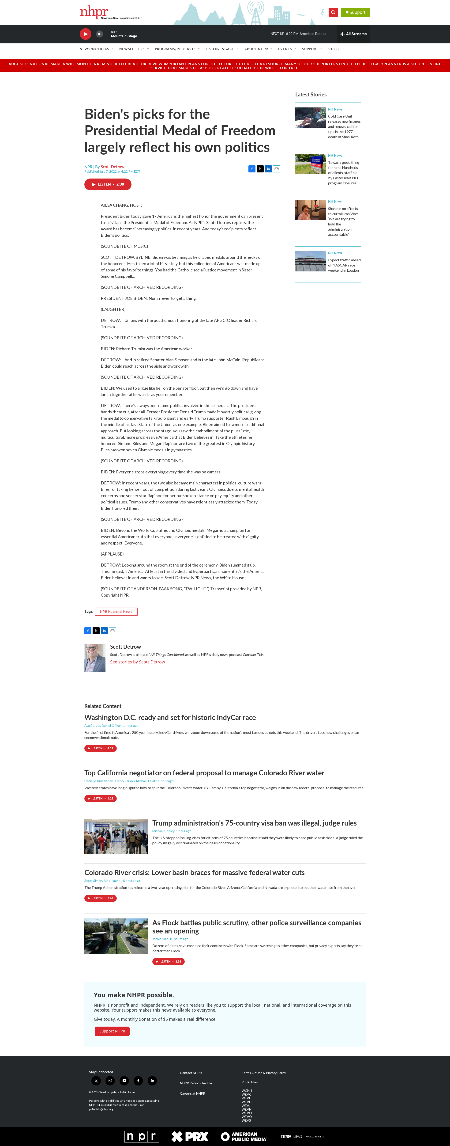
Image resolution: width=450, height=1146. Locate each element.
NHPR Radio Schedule (196, 1083)
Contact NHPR (191, 1073)
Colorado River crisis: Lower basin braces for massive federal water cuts (194, 872)
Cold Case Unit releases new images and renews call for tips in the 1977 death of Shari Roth (344, 126)
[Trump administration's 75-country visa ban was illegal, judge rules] (116, 836)
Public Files (250, 1082)
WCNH (247, 1091)
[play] (85, 34)
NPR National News (116, 611)
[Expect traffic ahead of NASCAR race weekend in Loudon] (310, 261)
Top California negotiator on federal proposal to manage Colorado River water (204, 772)
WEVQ (247, 1117)
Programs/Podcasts (175, 48)
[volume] (100, 34)
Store (334, 48)
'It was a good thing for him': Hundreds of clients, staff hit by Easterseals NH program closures (343, 172)
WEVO (247, 1113)
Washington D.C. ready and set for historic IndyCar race (170, 717)
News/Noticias (94, 48)
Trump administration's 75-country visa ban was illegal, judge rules (254, 823)
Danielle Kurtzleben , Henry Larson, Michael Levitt (120, 781)
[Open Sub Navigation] (113, 49)
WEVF (246, 1098)
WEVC (246, 1094)
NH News (335, 109)
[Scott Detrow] (94, 658)
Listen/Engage (220, 48)
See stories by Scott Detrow (137, 662)
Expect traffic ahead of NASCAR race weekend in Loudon (344, 265)
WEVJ (246, 1106)
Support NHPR (112, 1031)
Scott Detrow (112, 166)
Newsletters (132, 48)
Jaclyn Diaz (160, 939)
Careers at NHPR (192, 1093)
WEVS (246, 1120)
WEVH (246, 1102)
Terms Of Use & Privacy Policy (264, 1073)
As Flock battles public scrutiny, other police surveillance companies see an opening (256, 927)
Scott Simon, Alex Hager (102, 881)
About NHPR (256, 48)
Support (358, 12)
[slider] (107, 33)
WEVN (246, 1109)
